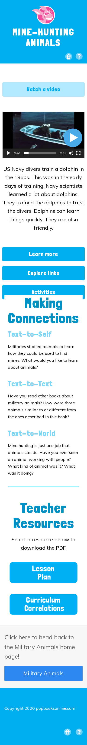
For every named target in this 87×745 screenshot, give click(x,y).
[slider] (40, 153)
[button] (73, 137)
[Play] (8, 153)
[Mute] (71, 153)
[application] (43, 135)
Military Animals (43, 673)
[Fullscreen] (78, 153)
